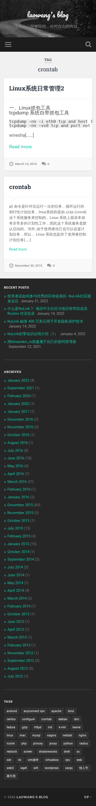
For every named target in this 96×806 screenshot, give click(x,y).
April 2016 (15, 474)
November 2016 (20, 427)
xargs (69, 768)
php (24, 743)
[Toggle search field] (88, 44)
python (68, 743)
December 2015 (20, 505)
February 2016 (18, 489)
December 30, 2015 (28, 265)
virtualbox (52, 760)
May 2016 (15, 466)
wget (23, 768)
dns (76, 719)
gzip (25, 727)
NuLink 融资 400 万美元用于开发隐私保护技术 (45, 321)
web (79, 760)
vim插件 (33, 760)
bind (71, 711)
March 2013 (17, 637)
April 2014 (15, 590)
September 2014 (20, 559)
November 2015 (20, 513)
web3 (10, 768)
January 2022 (18, 380)
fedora (11, 727)
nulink (11, 743)
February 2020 (18, 396)
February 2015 (18, 536)
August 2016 (17, 443)
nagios (51, 735)
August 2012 (17, 668)
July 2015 (15, 528)
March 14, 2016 (26, 164)
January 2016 (18, 497)
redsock (12, 751)
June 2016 (15, 458)
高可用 (11, 776)
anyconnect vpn (34, 711)
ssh (9, 760)
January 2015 (18, 544)
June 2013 (15, 621)
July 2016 (15, 450)
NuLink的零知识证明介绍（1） (32, 334)
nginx (82, 735)
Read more (20, 147)
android (12, 711)
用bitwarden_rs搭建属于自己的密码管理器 (41, 342)
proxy (53, 743)
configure (28, 719)
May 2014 (15, 583)
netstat (67, 735)
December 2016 (20, 419)
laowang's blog (48, 15)
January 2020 (18, 404)
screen (28, 751)
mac (23, 735)
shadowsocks (48, 751)
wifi (35, 768)
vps (67, 760)
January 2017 (18, 411)
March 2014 (17, 598)
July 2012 (15, 676)
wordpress (52, 768)
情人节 (83, 768)
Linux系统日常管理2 (36, 88)
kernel (76, 727)
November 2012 (20, 653)
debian (62, 719)
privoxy (38, 743)
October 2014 (18, 552)
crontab (20, 187)
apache (56, 711)
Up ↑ (88, 797)
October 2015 (18, 520)
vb (19, 760)
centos (11, 719)
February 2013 (18, 645)
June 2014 (15, 575)
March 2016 (17, 481)
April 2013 (15, 629)
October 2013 (18, 614)
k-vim (62, 727)
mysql (36, 735)
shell (67, 751)
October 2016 (18, 435)
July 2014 (15, 567)
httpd (37, 727)
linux (10, 735)
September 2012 (20, 660)
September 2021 (20, 388)
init (50, 727)
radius (84, 743)
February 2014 (18, 606)
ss (78, 751)
